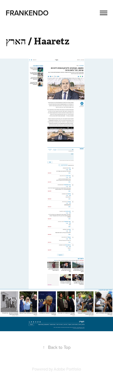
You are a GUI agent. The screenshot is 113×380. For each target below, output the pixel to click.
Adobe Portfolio (67, 369)
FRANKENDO (27, 13)
